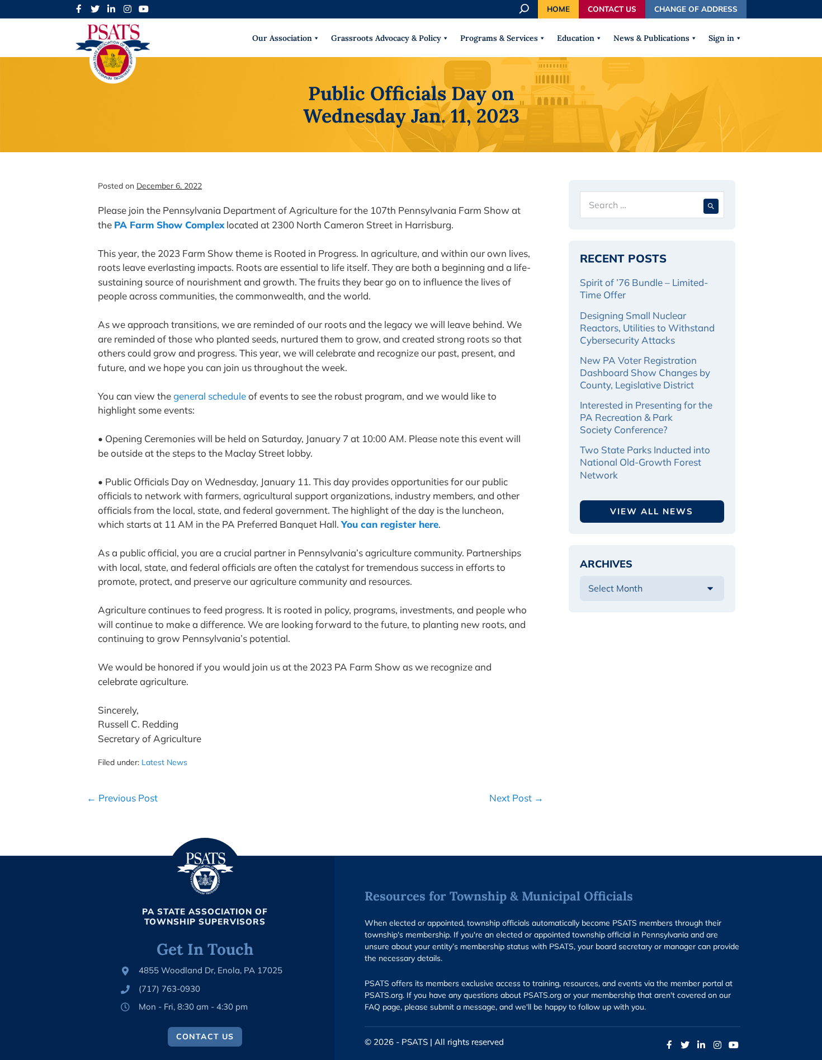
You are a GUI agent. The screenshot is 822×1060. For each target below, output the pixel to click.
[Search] (711, 205)
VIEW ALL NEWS (651, 511)
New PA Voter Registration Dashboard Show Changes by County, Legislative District (645, 372)
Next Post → (516, 798)
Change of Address (696, 8)
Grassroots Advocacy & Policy (386, 38)
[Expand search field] (525, 9)
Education (575, 38)
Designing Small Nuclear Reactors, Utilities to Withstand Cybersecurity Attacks (647, 327)
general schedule (209, 396)
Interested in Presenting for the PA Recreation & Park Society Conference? (646, 417)
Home (558, 8)
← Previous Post (122, 798)
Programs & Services (499, 38)
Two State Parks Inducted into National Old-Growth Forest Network (645, 462)
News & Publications (651, 38)
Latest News (164, 762)
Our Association (282, 38)
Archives (606, 563)
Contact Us (612, 8)
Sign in (721, 38)
